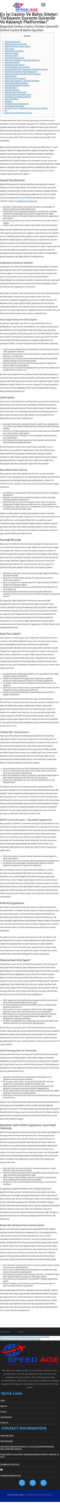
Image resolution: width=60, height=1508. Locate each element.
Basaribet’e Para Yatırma (14, 51)
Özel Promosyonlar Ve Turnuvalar (17, 67)
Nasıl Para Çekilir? (11, 55)
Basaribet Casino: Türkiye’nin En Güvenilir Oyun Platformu (26, 108)
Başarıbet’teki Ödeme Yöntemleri (17, 85)
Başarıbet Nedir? (11, 88)
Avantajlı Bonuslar (11, 53)
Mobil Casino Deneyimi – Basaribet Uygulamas (22, 81)
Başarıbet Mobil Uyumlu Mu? (15, 92)
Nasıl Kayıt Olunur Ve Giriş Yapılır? (17, 46)
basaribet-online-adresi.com (26, 201)
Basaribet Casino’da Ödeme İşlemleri (18, 113)
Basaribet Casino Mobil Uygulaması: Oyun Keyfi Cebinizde (26, 69)
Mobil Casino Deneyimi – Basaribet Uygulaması (22, 60)
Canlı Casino (9, 49)
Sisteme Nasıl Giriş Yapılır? (15, 65)
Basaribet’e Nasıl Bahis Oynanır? (17, 104)
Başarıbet (8, 101)
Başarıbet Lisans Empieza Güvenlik (18, 97)
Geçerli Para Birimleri (13, 42)
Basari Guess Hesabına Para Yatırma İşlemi (21, 71)
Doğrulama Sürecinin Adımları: (16, 44)
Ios (6, 110)
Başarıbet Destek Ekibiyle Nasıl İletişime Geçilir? (23, 74)
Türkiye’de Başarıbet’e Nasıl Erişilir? (18, 94)
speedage (14, 1332)
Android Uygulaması (12, 62)
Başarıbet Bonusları (12, 90)
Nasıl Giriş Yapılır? (11, 99)
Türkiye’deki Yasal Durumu (14, 58)
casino (20, 1332)
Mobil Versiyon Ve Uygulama (15, 78)
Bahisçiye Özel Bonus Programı (16, 83)
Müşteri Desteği (11, 76)
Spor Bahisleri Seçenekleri (14, 106)
